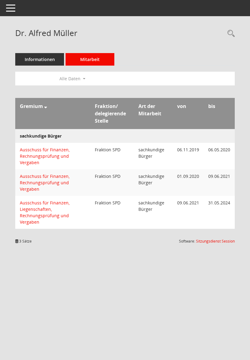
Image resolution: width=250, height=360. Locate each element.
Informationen (40, 59)
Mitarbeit (90, 59)
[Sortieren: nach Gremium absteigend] (45, 106)
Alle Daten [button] (70, 78)
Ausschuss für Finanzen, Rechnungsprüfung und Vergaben (45, 156)
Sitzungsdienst (215, 241)
